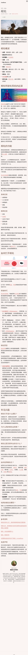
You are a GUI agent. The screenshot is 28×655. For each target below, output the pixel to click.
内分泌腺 (4, 76)
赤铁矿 (5, 472)
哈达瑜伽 (16, 293)
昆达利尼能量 (4, 175)
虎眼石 (15, 467)
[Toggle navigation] (27, 2)
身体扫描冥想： (6, 366)
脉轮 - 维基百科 (5, 535)
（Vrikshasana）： (10, 331)
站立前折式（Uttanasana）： (10, 311)
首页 (2, 8)
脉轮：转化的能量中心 (7, 531)
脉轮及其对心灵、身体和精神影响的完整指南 (13, 522)
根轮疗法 (13, 246)
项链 (17, 490)
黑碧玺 (10, 472)
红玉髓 (21, 469)
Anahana (3, 2)
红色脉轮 (10, 57)
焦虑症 (4, 216)
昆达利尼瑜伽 (4, 293)
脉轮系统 (3, 104)
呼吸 (14, 285)
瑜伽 (5, 8)
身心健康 (4, 154)
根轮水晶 (10, 79)
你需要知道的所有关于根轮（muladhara (12, 538)
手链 (20, 490)
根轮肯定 (8, 67)
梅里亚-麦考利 (15, 13)
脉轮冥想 (3, 348)
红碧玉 (11, 469)
